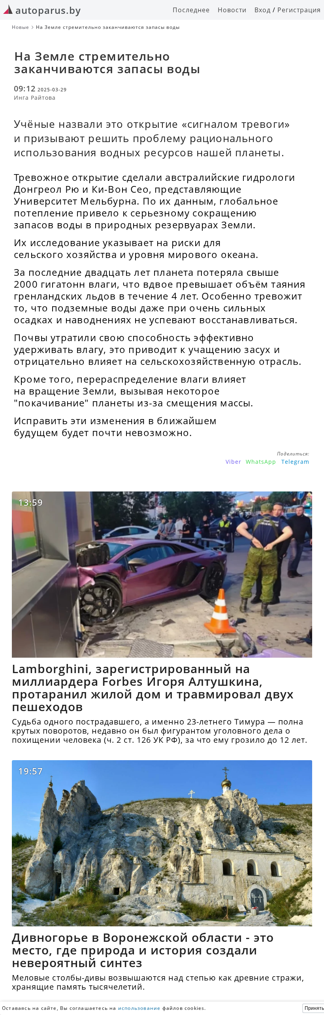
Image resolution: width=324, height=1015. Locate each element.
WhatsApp (261, 461)
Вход (262, 10)
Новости (232, 10)
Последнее (191, 10)
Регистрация (299, 10)
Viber (233, 461)
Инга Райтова (35, 97)
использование (139, 1008)
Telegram (295, 461)
